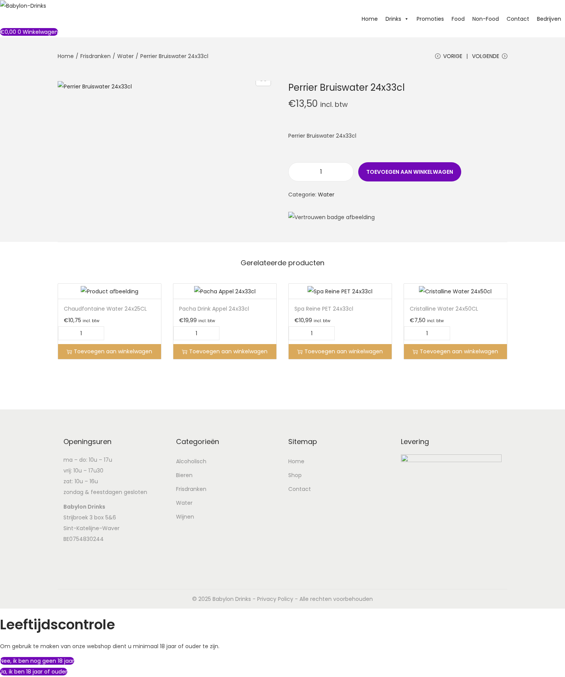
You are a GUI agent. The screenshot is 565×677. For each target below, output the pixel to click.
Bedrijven (549, 19)
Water (125, 56)
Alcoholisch (191, 461)
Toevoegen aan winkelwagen (409, 172)
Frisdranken (95, 56)
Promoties (430, 19)
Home (370, 19)
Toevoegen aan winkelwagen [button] (113, 351)
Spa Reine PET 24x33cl (323, 309)
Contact (518, 19)
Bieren (184, 475)
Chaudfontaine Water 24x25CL (105, 309)
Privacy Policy (275, 599)
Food (458, 19)
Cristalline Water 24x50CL (444, 309)
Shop (295, 475)
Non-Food (485, 19)
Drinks (393, 19)
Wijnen (185, 517)
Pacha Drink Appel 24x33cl (214, 309)
